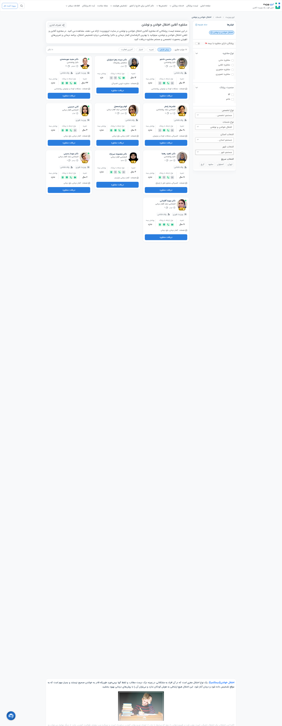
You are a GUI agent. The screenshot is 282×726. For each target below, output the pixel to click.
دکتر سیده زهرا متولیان (117, 59)
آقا (229, 94)
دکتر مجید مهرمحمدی (69, 59)
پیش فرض (164, 49)
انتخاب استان (227, 134)
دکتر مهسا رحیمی (71, 153)
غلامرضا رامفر (170, 106)
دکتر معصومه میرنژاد (118, 154)
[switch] (197, 43)
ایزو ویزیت (229, 17)
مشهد (210, 164)
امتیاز (141, 49)
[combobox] (214, 115)
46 (66, 66)
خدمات (218, 17)
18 (165, 113)
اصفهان (220, 164)
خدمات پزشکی (177, 5)
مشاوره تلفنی (224, 65)
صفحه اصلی (205, 5)
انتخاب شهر (228, 147)
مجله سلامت (102, 5)
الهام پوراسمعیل (120, 106)
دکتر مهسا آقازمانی (168, 200)
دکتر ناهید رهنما (169, 153)
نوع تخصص (228, 110)
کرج (202, 164)
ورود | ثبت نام (10, 5)
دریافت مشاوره (166, 95)
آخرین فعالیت (127, 49)
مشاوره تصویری (223, 74)
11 (67, 160)
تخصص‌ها (162, 5)
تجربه (151, 49)
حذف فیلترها (202, 24)
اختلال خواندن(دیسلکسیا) (221, 682)
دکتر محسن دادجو (168, 59)
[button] (196, 25)
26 (115, 113)
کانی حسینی (73, 106)
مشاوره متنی (224, 60)
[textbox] (214, 115)
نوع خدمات (228, 122)
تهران (230, 164)
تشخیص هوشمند (119, 5)
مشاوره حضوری (223, 69)
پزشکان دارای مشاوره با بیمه (220, 43)
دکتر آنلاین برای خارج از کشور (141, 5)
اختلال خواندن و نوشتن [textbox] (221, 127)
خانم (228, 99)
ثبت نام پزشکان (88, 5)
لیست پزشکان (192, 5)
